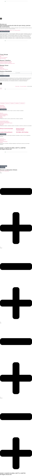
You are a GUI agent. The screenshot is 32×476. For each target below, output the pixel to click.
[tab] (2, 103)
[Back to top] (1, 88)
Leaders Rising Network (6, 132)
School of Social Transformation (20, 129)
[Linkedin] (1, 84)
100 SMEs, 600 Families (22, 132)
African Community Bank (6, 128)
